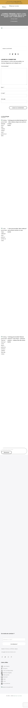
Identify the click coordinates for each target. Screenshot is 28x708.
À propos (5, 668)
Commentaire (5, 66)
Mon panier (6, 675)
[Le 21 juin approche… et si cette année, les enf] (7, 592)
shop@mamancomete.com (8, 652)
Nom (2, 87)
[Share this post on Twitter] (12, 53)
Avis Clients (6, 666)
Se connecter (6, 683)
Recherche (6, 452)
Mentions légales (7, 672)
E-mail (3, 93)
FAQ (4, 679)
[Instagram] (8, 656)
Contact (5, 677)
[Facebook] (2, 656)
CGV (4, 681)
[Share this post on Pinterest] (15, 53)
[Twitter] (5, 656)
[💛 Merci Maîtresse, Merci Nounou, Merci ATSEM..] (20, 579)
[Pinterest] (11, 656)
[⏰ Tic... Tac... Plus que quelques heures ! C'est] (7, 523)
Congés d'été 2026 (17, 1)
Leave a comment (7, 48)
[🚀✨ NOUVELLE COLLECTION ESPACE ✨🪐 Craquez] (20, 484)
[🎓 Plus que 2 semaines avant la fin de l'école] (20, 532)
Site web (3, 99)
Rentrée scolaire (18, 3)
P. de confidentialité (8, 670)
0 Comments (14, 21)
